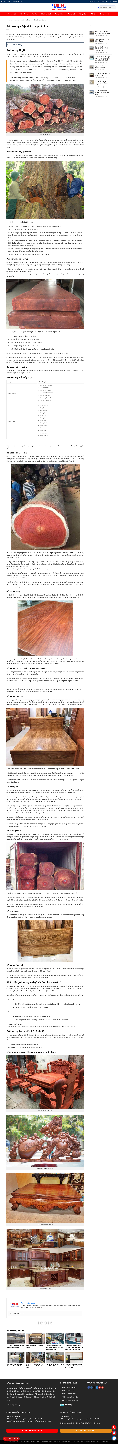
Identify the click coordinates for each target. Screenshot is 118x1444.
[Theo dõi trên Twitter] (97, 1387)
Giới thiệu (91, 1)
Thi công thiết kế (100, 1)
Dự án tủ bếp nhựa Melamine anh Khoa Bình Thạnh (101, 48)
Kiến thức (94, 14)
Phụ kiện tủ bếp (46, 14)
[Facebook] (10, 1314)
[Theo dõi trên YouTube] (102, 1387)
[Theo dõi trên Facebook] (88, 1387)
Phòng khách (59, 14)
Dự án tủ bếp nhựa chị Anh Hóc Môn (102, 74)
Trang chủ (9, 20)
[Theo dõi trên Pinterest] (99, 1387)
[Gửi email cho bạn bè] (45, 1323)
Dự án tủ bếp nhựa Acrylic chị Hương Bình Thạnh (102, 92)
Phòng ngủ (71, 14)
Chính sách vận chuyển (70, 1397)
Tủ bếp (34, 14)
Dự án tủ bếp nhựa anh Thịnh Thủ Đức (102, 66)
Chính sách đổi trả (68, 1390)
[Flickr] (13, 1314)
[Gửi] (114, 7)
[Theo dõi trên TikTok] (94, 1387)
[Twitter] (23, 1314)
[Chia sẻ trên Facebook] (38, 1323)
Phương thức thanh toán (70, 1400)
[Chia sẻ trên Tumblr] (51, 1323)
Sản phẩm (108, 1)
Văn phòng (82, 14)
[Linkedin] (18, 1314)
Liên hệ (115, 1)
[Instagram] (20, 1314)
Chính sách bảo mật (68, 1394)
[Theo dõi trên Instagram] (91, 1387)
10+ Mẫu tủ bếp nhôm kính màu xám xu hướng (103, 32)
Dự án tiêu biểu (105, 14)
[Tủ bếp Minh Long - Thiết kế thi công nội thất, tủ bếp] (59, 7)
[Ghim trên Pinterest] (48, 1323)
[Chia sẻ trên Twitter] (41, 1323)
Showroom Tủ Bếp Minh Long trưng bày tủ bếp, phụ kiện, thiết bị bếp (103, 58)
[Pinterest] (15, 1314)
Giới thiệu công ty (14, 1405)
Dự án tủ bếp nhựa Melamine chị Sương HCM (102, 82)
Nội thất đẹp (24, 14)
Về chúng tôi (12, 14)
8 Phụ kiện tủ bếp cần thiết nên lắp (102, 40)
